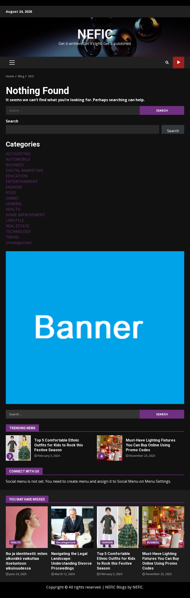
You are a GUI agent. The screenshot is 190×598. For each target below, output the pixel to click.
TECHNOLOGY (18, 231)
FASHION (14, 187)
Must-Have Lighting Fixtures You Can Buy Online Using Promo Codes (109, 448)
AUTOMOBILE (18, 159)
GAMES (12, 198)
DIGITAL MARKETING (24, 170)
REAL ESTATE (17, 226)
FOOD (11, 192)
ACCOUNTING (18, 153)
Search (12, 121)
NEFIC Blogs (116, 587)
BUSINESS (15, 164)
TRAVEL (12, 237)
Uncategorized (18, 242)
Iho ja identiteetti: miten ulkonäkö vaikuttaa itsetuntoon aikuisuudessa (27, 527)
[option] (49, 449)
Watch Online (178, 62)
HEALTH (13, 209)
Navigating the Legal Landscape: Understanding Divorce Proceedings (72, 527)
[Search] (167, 62)
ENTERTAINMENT (22, 181)
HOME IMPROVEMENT (25, 214)
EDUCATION (17, 175)
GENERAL (14, 203)
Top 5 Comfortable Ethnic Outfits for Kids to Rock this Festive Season (18, 448)
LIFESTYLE (15, 220)
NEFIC (95, 34)
